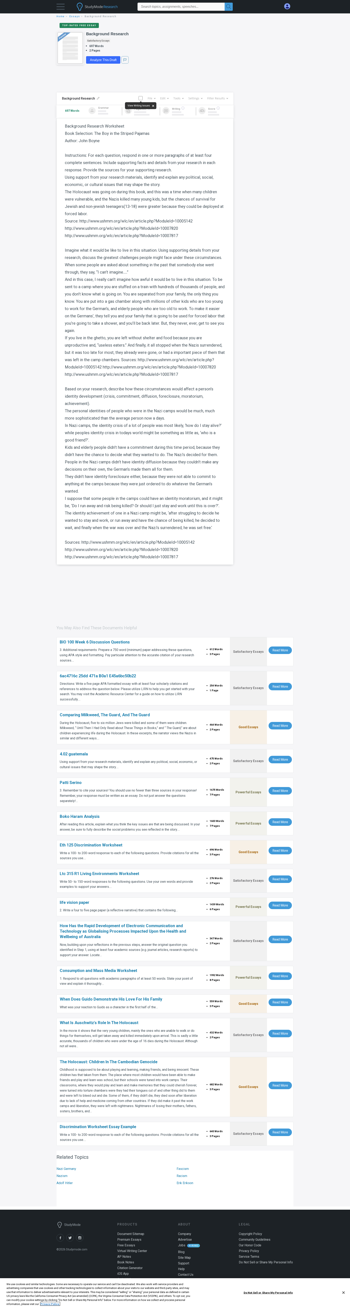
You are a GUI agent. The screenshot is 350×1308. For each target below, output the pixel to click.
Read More (280, 650)
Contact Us (185, 1275)
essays (74, 16)
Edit (162, 98)
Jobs (181, 1245)
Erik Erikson (185, 1183)
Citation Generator (130, 1268)
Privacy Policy (249, 1251)
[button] (61, 8)
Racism (182, 1176)
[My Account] (288, 6)
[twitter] (71, 1240)
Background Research (107, 34)
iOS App (123, 1274)
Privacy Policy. (50, 1303)
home (61, 16)
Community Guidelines (254, 1239)
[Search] (229, 7)
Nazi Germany (66, 1169)
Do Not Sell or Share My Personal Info (268, 1292)
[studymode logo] (104, 7)
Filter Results (216, 98)
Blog (181, 1252)
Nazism (62, 1176)
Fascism (183, 1169)
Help (181, 1269)
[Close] (343, 1292)
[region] (175, 1293)
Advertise (185, 1239)
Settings (193, 98)
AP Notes (124, 1257)
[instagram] (80, 1240)
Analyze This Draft (103, 60)
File (150, 98)
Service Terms (249, 1257)
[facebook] (61, 1240)
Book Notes (125, 1262)
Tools (176, 98)
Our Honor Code (250, 1245)
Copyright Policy (250, 1234)
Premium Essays (129, 1239)
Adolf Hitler (65, 1183)
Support (183, 1263)
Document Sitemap (130, 1234)
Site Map (184, 1258)
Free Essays (126, 1245)
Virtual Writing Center (132, 1251)
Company (184, 1234)
